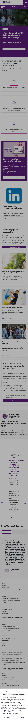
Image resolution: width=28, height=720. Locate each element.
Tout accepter (20, 717)
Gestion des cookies (10, 710)
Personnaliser (5, 691)
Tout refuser (7, 717)
